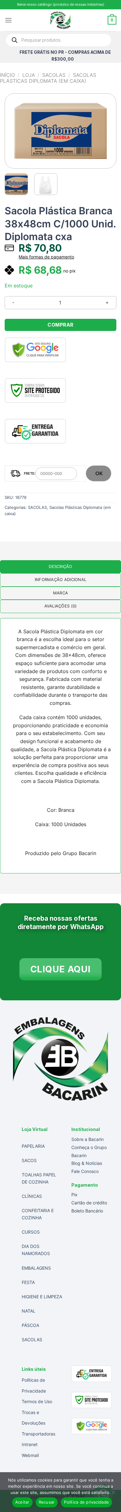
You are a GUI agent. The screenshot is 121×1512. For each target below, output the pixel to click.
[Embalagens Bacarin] (60, 20)
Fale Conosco (85, 1171)
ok (99, 473)
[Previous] (14, 130)
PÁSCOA (30, 1325)
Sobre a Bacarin (87, 1139)
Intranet (30, 1444)
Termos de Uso (37, 1401)
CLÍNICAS (32, 1196)
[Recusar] (113, 1494)
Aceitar (22, 1502)
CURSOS (31, 1232)
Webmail (30, 1455)
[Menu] (8, 20)
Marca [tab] (60, 593)
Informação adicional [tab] (60, 579)
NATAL (28, 1311)
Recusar (47, 1502)
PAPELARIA (33, 1146)
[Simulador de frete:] (45, 473)
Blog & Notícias (86, 1163)
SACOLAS (53, 75)
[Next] (106, 130)
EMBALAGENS (36, 1268)
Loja (28, 75)
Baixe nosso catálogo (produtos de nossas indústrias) (60, 4)
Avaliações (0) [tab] (60, 606)
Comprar (60, 325)
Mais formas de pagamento (46, 257)
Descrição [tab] (60, 566)
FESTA (28, 1282)
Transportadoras (38, 1433)
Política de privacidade (86, 1502)
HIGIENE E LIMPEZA (42, 1296)
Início (7, 75)
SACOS (29, 1160)
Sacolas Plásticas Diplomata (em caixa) (48, 78)
